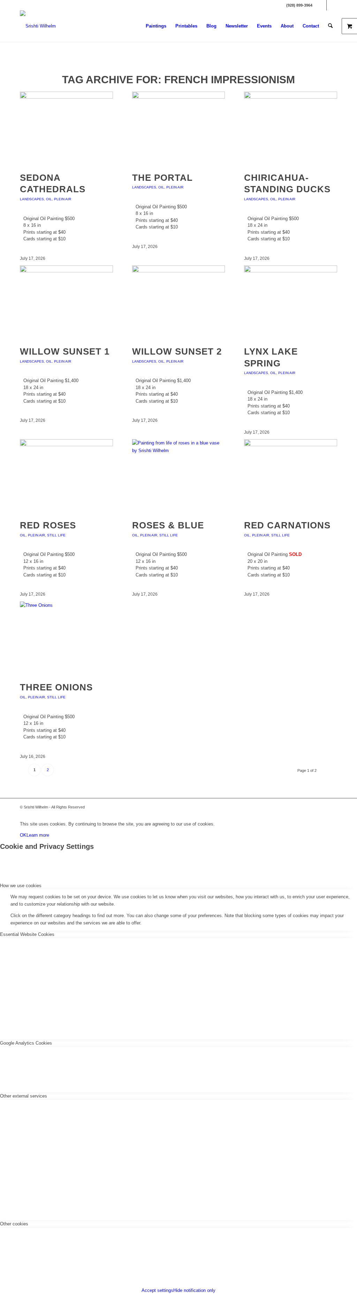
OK (23, 835)
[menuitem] (156, 26)
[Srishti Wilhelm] (38, 26)
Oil (49, 199)
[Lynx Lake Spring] (290, 270)
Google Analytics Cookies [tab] (26, 1043)
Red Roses (48, 525)
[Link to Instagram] (332, 5)
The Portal (162, 177)
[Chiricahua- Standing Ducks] (290, 97)
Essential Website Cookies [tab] (27, 934)
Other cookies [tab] (14, 1223)
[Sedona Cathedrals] (66, 97)
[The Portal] (178, 97)
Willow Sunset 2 (177, 351)
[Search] (330, 26)
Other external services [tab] (23, 1096)
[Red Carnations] (290, 444)
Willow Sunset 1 (64, 351)
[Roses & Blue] (178, 450)
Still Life (56, 535)
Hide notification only (194, 1290)
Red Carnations (287, 525)
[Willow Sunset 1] (66, 270)
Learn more (37, 835)
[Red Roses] (66, 444)
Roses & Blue (168, 525)
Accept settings (157, 1290)
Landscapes (32, 199)
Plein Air (62, 199)
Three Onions (56, 687)
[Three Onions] (66, 605)
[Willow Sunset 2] (178, 270)
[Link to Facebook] (321, 5)
